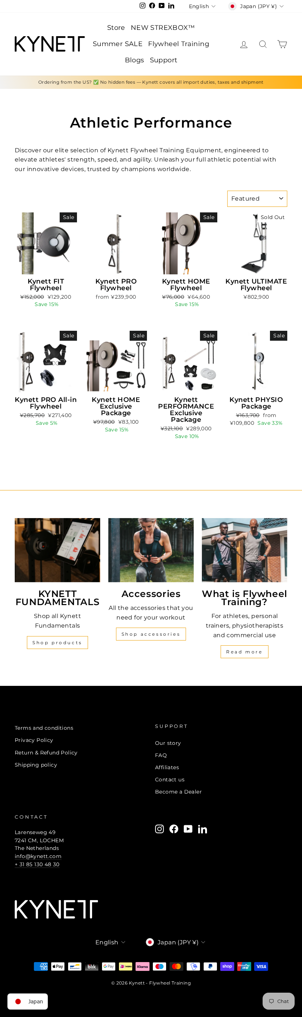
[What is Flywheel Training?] (244, 550)
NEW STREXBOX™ (163, 28)
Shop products (57, 642)
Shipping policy (36, 765)
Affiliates (167, 767)
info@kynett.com (38, 856)
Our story (168, 743)
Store (116, 28)
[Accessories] (151, 550)
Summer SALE (118, 44)
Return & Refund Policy (46, 753)
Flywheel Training (178, 44)
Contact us (170, 779)
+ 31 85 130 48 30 (37, 864)
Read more (244, 652)
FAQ (161, 755)
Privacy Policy (34, 740)
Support (164, 60)
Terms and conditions (44, 728)
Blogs (134, 60)
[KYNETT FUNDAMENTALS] (57, 550)
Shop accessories (151, 634)
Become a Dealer (178, 792)
